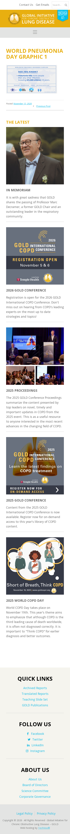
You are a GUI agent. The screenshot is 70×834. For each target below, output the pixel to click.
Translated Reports (35, 694)
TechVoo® (44, 827)
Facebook (37, 734)
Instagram (37, 751)
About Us (35, 779)
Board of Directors (35, 785)
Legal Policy (24, 813)
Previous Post (43, 106)
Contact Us (26, 5)
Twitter (37, 739)
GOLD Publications (35, 705)
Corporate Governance (35, 797)
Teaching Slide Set (35, 699)
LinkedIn (38, 745)
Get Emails (42, 5)
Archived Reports (35, 688)
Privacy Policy (46, 813)
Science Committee (35, 791)
